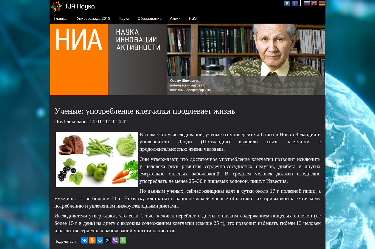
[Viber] (115, 240)
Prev (174, 59)
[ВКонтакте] (84, 240)
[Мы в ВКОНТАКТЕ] (287, 2)
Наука (124, 18)
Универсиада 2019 (93, 18)
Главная (61, 18)
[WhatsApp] (123, 240)
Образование (150, 18)
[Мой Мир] (100, 240)
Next (318, 59)
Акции (175, 18)
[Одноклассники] (92, 240)
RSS (193, 18)
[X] (107, 240)
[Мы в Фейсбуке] (295, 2)
